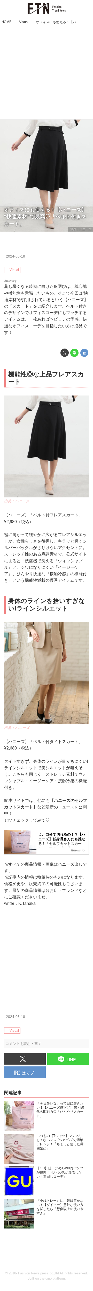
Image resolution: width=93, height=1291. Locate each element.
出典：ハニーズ (80, 229)
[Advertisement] (46, 72)
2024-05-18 (15, 256)
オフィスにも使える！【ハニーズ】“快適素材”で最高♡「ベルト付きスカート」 (45, 217)
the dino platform (52, 1278)
